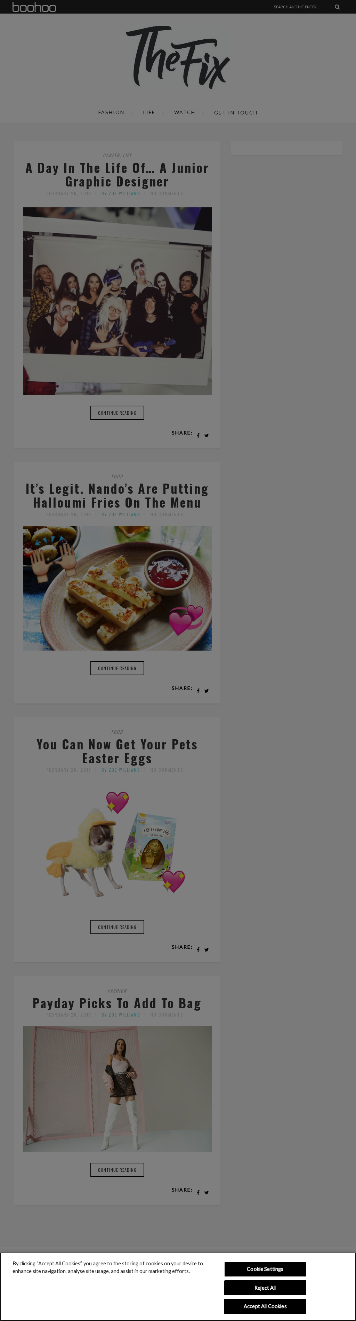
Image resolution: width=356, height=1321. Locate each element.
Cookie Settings (265, 1269)
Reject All (265, 1288)
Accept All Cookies (265, 1306)
